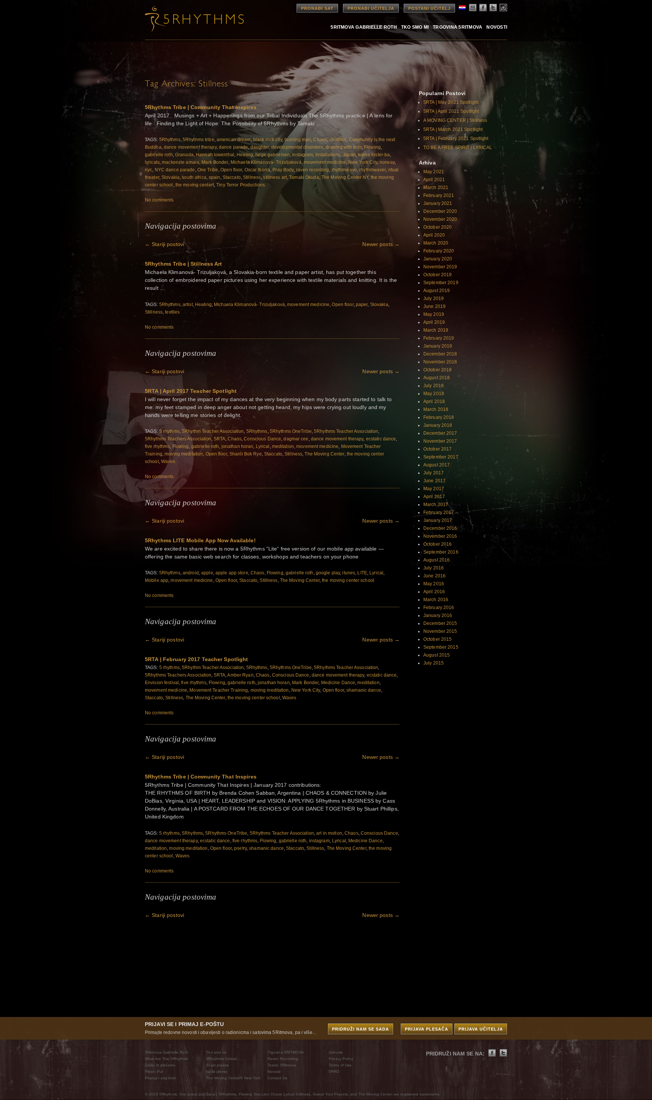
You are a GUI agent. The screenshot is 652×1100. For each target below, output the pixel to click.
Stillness (252, 177)
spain (214, 177)
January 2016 (437, 615)
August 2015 (436, 655)
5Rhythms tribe (198, 139)
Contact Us (277, 1078)
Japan (349, 154)
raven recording (312, 169)
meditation (283, 446)
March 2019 (435, 330)
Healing (245, 154)
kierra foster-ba (374, 154)
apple (207, 572)
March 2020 (435, 243)
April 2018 (434, 401)
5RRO (334, 1071)
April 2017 (434, 496)
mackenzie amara (180, 162)
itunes (348, 572)
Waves (168, 461)
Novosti (496, 27)
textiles (172, 312)
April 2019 (434, 322)
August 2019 (436, 290)
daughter (260, 147)
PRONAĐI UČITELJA (371, 8)
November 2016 (440, 536)
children (337, 139)
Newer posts (381, 244)
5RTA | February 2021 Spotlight (456, 138)
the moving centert (194, 185)
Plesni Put (154, 1071)
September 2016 (440, 552)
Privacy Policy (341, 1059)
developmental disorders (297, 147)
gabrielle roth (159, 154)
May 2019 (433, 314)
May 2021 (433, 171)
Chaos (320, 139)
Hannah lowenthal (215, 154)
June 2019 (434, 306)
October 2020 (437, 227)
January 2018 (437, 425)
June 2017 (434, 480)
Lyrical (263, 446)
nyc (148, 169)
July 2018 (433, 385)
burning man (297, 139)
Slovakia (170, 177)
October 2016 (437, 544)
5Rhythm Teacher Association (213, 431)
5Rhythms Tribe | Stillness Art (183, 264)
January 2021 (437, 203)
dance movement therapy (190, 147)
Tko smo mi (415, 27)
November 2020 (440, 219)
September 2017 (440, 457)
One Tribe (207, 169)
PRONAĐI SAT (317, 8)
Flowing (372, 147)
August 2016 (436, 560)
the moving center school (348, 580)
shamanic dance (363, 690)
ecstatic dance (381, 439)
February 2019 (438, 338)
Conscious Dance (262, 439)
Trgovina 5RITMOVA (457, 27)
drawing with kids (344, 147)
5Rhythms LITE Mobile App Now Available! (200, 540)
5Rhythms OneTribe (291, 431)
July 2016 (433, 568)
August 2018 (436, 377)
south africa (194, 177)
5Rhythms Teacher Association (346, 431)
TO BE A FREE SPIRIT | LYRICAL (457, 147)
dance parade (233, 147)
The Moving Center (324, 454)
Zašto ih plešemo (160, 1065)
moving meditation (184, 454)
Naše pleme (216, 1071)
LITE (362, 572)
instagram (302, 154)
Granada (184, 154)
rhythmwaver (372, 169)
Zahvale (336, 1052)
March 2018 (435, 409)
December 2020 (440, 211)
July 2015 (433, 663)
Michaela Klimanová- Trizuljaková (266, 162)
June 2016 (434, 575)
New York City (362, 162)
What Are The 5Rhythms (166, 1059)
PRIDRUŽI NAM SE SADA (360, 1029)
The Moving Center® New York (233, 1078)
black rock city (267, 139)
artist (188, 304)
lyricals (152, 162)
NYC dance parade (175, 169)
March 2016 (435, 599)
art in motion (329, 833)
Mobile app (156, 580)
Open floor (231, 169)
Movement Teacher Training (218, 690)
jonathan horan (237, 446)
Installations (328, 154)
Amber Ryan (240, 675)
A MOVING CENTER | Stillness (455, 120)
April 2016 (434, 591)
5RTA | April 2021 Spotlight (451, 111)
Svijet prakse (217, 1065)
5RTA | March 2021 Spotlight (453, 129)
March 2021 (435, 187)
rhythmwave (344, 169)
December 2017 (440, 433)
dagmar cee (295, 439)
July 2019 (433, 298)
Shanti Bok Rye (245, 454)
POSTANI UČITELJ (429, 8)
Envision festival (162, 682)
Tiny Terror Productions (240, 185)
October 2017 (437, 449)
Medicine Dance (338, 682)
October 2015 (437, 639)
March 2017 (435, 504)
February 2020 (438, 251)
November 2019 (440, 266)
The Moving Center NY (344, 177)
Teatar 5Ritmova (282, 1065)
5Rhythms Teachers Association (178, 439)
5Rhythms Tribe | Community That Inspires (201, 107)
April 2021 (434, 179)
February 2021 (438, 195)
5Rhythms (169, 139)
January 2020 (437, 259)
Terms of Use (340, 1065)
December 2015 (440, 623)
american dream (234, 139)
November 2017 (440, 441)
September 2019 (440, 282)
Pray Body (283, 169)
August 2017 (436, 465)
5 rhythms (169, 431)
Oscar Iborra (257, 169)
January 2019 (437, 346)
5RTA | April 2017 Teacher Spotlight (191, 391)
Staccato (232, 177)
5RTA (219, 439)
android (191, 572)
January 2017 (437, 520)
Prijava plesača (426, 1029)
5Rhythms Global (221, 1059)
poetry (240, 848)
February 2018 (438, 417)
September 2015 (440, 647)
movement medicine (325, 162)
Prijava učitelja (480, 1029)
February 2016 (438, 607)
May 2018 (433, 393)
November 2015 (440, 631)
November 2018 (440, 362)
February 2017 (438, 512)
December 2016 (440, 528)
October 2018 (437, 369)
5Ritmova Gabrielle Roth (364, 27)
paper (362, 304)
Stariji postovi (164, 244)
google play (328, 572)
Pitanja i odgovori (160, 1078)
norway (387, 162)
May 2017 (433, 488)
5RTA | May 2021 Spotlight (450, 102)
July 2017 (433, 472)
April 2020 (434, 235)
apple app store (231, 572)
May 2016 (433, 583)
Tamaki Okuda (304, 177)
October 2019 (437, 274)
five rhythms (157, 446)
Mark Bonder (214, 162)
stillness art (275, 177)
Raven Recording (283, 1059)
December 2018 (440, 354)
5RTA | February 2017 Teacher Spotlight (196, 659)
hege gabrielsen (272, 154)
